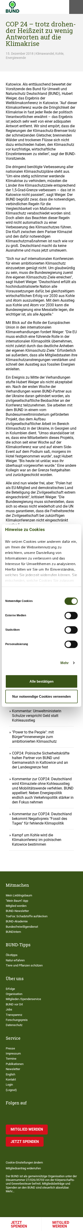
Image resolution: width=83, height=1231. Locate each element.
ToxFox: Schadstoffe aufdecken (26, 916)
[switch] (71, 615)
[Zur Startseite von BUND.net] (12, 7)
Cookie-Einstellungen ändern (24, 1162)
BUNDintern (13, 932)
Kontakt (11, 1079)
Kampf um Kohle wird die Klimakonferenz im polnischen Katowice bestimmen (36, 840)
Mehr (64, 663)
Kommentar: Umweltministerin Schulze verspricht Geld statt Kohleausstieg (36, 716)
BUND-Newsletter (17, 911)
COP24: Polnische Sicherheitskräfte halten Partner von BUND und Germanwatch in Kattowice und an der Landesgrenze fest (40, 760)
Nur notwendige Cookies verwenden (41, 696)
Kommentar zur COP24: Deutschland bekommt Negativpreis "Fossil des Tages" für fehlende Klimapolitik (42, 818)
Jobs (9, 1009)
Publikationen (15, 1064)
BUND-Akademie (17, 921)
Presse (10, 1048)
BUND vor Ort (14, 1004)
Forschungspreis (17, 1020)
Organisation (14, 994)
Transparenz (14, 1015)
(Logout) (11, 1090)
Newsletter (13, 1069)
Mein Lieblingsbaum (19, 895)
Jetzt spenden (19, 1224)
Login (9, 1084)
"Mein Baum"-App (17, 900)
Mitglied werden (60, 1224)
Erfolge (10, 989)
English (10, 1074)
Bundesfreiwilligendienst (22, 926)
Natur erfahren (15, 960)
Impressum (13, 1053)
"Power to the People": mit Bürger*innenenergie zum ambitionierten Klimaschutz (34, 737)
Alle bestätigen (41, 681)
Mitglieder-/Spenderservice (23, 999)
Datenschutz (14, 1025)
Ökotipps (12, 955)
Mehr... (10, 1191)
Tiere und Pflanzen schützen (24, 965)
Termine (11, 1058)
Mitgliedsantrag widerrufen (23, 1168)
